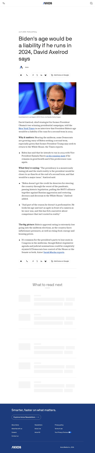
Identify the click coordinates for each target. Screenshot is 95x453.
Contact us (15, 436)
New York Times (27, 129)
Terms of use (59, 428)
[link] (21, 75)
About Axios (15, 425)
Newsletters (38, 425)
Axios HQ (37, 432)
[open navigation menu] (3, 3)
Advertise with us (17, 428)
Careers (14, 432)
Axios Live (38, 428)
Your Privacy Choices (61, 432)
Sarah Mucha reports (53, 252)
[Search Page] (91, 3)
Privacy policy (59, 425)
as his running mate (55, 156)
